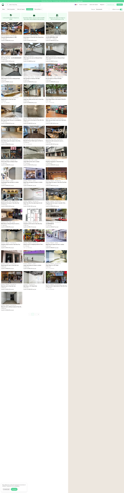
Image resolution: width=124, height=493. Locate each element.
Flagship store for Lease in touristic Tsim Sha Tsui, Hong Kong (55, 203)
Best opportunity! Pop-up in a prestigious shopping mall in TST (11, 120)
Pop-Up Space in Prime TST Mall (53, 78)
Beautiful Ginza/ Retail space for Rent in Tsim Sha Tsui (33, 141)
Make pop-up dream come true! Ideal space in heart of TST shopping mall (56, 120)
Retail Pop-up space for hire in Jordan (55, 244)
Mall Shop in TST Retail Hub (30, 286)
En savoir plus (6, 489)
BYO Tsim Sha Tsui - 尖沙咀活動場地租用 (11, 58)
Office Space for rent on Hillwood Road (32, 58)
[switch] (121, 9)
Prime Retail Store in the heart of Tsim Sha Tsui (56, 99)
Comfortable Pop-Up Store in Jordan (10, 182)
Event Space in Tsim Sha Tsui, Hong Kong (33, 37)
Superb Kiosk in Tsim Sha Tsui (8, 99)
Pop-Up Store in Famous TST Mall (31, 78)
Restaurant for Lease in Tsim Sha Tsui (10, 203)
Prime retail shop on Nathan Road (9, 161)
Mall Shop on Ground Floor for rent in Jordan (10, 223)
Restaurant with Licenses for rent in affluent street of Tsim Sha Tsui (54, 141)
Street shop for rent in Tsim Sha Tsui (10, 265)
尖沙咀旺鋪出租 (50, 223)
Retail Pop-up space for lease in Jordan (32, 182)
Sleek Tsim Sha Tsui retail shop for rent (32, 203)
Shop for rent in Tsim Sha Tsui (8, 286)
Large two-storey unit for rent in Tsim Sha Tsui (33, 99)
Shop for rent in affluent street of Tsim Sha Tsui (11, 307)
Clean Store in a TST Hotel (52, 265)
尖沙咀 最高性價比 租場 (52, 37)
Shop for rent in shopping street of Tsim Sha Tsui (33, 244)
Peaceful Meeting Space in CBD (9, 37)
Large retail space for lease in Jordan (32, 265)
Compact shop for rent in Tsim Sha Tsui (10, 244)
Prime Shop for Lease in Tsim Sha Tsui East (56, 182)
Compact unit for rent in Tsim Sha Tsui (32, 223)
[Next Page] (38, 314)
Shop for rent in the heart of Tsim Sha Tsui (33, 120)
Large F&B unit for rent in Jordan (31, 161)
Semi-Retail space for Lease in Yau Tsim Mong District (10, 141)
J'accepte (14, 489)
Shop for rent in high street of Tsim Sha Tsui (56, 286)
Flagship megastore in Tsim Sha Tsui (54, 161)
